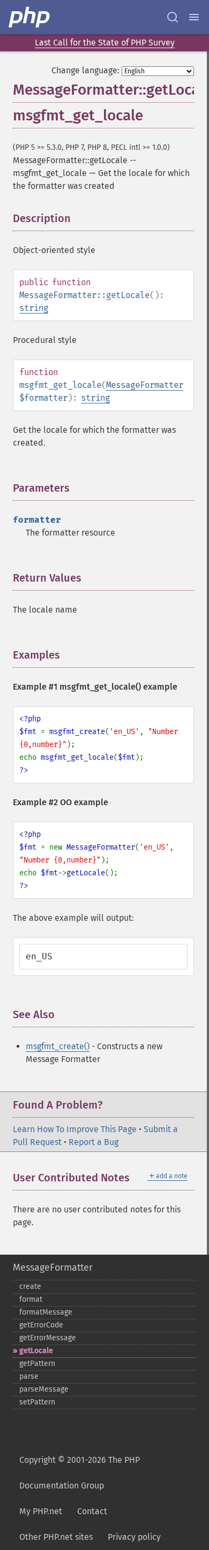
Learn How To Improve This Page (75, 1129)
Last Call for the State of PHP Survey (105, 42)
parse (29, 1376)
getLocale (36, 1350)
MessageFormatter (144, 385)
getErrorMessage (47, 1337)
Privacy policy (134, 1537)
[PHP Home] (30, 17)
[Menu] (194, 17)
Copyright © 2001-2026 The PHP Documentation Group (79, 1473)
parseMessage (44, 1389)
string (33, 308)
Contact (92, 1511)
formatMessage (45, 1312)
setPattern (37, 1402)
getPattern (37, 1363)
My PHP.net (40, 1511)
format (30, 1299)
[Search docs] (172, 17)
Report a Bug (93, 1142)
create (30, 1286)
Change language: (85, 70)
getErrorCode (41, 1325)
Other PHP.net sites (56, 1537)
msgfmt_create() (57, 1046)
